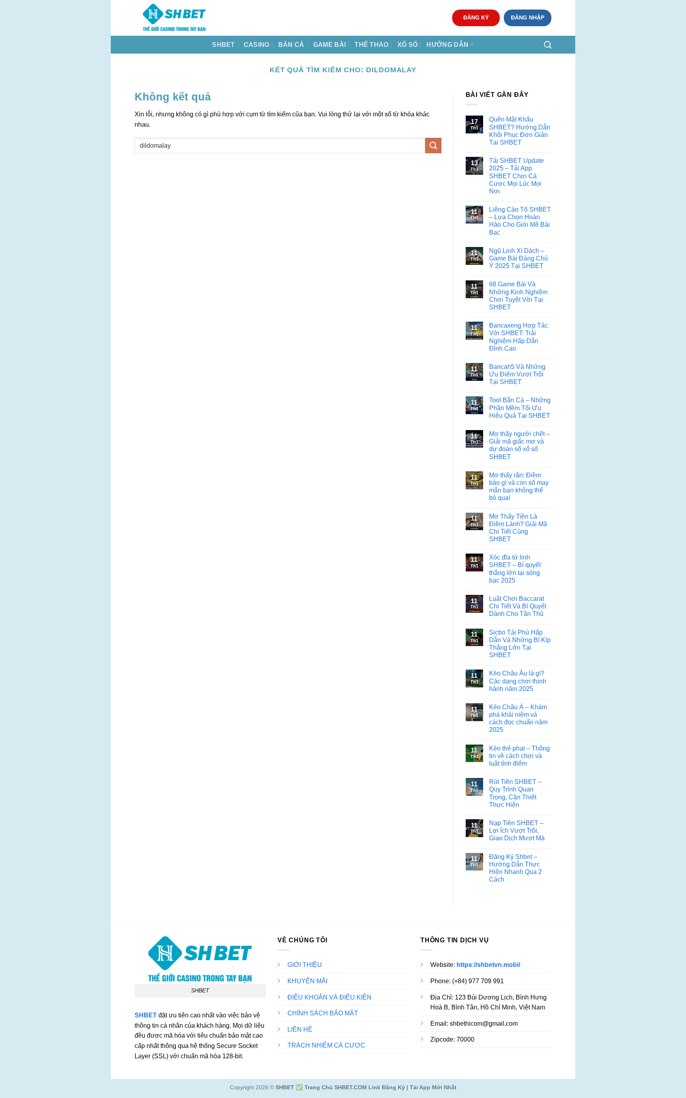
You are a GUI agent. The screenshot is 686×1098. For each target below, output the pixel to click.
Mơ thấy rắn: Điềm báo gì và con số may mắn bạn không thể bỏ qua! (519, 487)
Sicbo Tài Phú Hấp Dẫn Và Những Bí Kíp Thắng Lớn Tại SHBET (520, 644)
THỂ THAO (372, 44)
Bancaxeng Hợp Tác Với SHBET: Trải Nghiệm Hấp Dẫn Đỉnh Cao (518, 337)
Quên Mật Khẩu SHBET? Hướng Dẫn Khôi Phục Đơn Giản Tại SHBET (519, 131)
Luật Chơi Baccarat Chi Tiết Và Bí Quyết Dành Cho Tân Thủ (517, 606)
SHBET (223, 44)
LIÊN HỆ (299, 1029)
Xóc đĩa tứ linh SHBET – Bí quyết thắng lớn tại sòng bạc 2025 (515, 569)
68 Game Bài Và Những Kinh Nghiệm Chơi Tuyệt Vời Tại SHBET (518, 296)
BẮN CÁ (291, 44)
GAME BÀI (329, 44)
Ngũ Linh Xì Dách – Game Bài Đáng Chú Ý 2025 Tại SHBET (518, 258)
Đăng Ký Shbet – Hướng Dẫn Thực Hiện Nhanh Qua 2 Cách (515, 868)
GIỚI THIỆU (304, 964)
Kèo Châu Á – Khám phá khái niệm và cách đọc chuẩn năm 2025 (518, 718)
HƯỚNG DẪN (447, 44)
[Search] (547, 44)
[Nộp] (433, 145)
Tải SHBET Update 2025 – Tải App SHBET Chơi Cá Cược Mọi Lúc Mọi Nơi (516, 176)
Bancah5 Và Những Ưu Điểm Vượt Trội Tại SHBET (517, 374)
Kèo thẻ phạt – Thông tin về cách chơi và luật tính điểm (519, 756)
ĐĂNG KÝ (476, 18)
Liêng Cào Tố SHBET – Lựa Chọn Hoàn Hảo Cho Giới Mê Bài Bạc (520, 221)
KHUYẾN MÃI (307, 981)
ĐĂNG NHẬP (527, 18)
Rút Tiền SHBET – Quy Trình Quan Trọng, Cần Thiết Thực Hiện (515, 793)
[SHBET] (174, 18)
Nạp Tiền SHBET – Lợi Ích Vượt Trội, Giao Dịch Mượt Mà (517, 830)
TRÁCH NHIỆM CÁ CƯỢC (326, 1045)
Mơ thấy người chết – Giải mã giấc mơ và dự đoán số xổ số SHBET (519, 445)
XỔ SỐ (407, 44)
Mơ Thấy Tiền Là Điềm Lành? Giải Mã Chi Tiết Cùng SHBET (518, 528)
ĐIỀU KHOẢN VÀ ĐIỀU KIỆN (329, 997)
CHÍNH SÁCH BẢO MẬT (322, 1013)
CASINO (257, 44)
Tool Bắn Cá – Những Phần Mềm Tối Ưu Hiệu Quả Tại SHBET (520, 408)
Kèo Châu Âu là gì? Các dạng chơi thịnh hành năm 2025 (517, 681)
